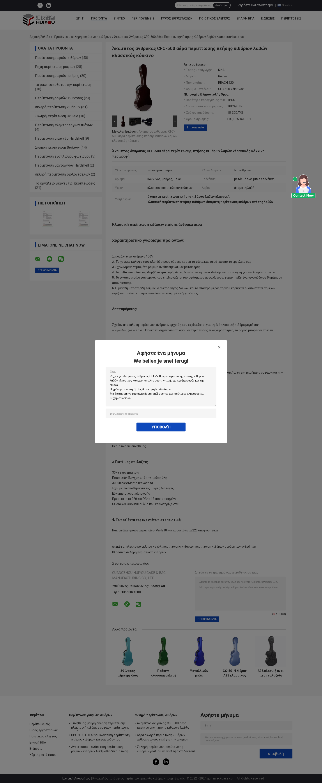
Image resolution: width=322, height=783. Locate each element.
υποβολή (161, 426)
